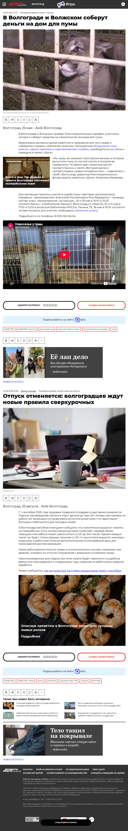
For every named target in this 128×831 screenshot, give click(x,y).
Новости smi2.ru (13, 381)
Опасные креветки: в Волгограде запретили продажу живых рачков (67, 628)
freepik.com (8, 490)
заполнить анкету (86, 210)
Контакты (27, 770)
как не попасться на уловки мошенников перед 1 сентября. (83, 570)
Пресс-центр (99, 770)
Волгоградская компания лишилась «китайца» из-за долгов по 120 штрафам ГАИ (99, 704)
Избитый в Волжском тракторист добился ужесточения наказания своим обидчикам (37, 714)
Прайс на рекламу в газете (49, 770)
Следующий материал (66, 823)
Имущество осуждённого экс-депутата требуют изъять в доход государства (97, 714)
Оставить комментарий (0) (101, 305)
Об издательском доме (77, 770)
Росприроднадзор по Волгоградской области (26, 112)
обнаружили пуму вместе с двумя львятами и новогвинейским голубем (68, 148)
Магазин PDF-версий (33, 773)
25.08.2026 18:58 (10, 391)
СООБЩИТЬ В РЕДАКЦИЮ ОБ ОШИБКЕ (108, 773)
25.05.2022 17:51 (10, 13)
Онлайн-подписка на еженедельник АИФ (67, 773)
